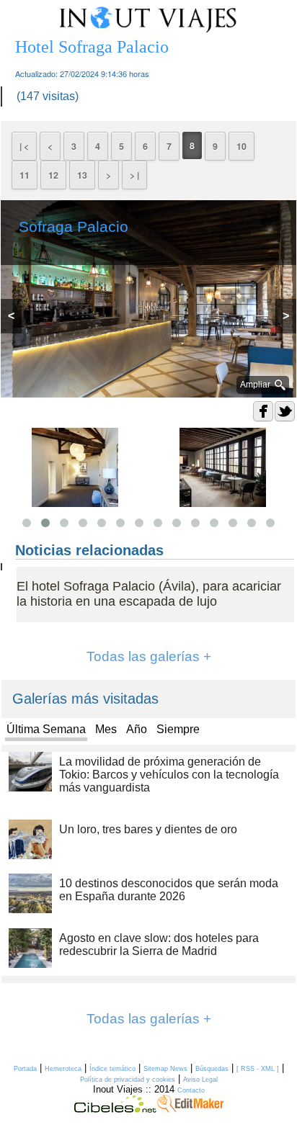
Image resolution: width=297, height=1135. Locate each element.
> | (134, 175)
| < (24, 146)
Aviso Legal (200, 1079)
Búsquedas (212, 1068)
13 (82, 175)
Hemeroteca (63, 1068)
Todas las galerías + (149, 656)
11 (24, 175)
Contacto (191, 1090)
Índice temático (112, 1068)
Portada (25, 1068)
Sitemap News (165, 1068)
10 (241, 146)
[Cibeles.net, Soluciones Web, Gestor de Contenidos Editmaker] (115, 1109)
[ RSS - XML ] (257, 1068)
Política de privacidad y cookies (127, 1079)
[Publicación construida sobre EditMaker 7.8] (190, 1109)
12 (53, 175)
